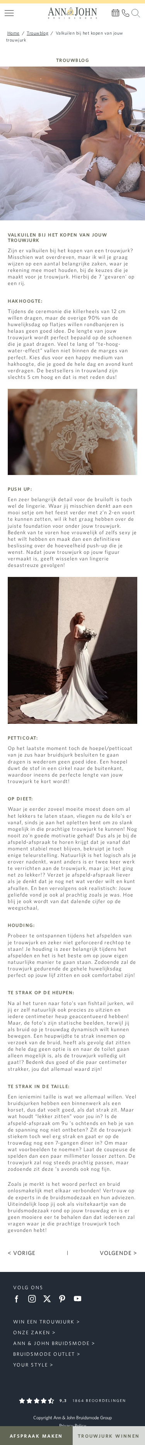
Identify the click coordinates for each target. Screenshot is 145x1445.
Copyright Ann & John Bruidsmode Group (72, 1417)
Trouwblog (72, 60)
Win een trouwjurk (44, 1322)
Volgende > (118, 1253)
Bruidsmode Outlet (44, 1354)
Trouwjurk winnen (109, 1435)
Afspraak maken (36, 1435)
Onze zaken (31, 1332)
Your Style (30, 1365)
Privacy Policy (72, 1425)
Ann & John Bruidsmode (51, 1343)
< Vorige (22, 1253)
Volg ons (28, 1287)
